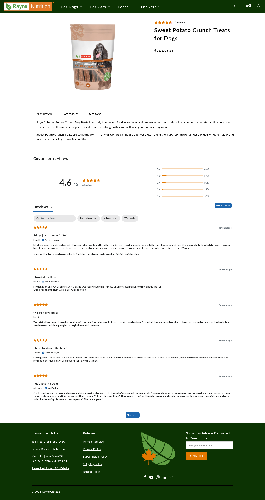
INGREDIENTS (70, 114)
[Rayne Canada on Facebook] (145, 477)
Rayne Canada (51, 491)
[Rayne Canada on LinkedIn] (164, 477)
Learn (123, 7)
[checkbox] (130, 218)
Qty (156, 79)
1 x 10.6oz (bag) (166, 68)
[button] (183, 169)
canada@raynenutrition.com (49, 449)
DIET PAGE (95, 114)
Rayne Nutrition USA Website (50, 468)
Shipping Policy (92, 464)
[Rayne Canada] (29, 6)
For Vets (149, 7)
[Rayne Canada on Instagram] (158, 477)
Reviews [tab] (43, 207)
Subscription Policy (95, 456)
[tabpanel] (132, 318)
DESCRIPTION (44, 114)
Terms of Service (93, 441)
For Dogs (69, 7)
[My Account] (233, 6)
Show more (132, 415)
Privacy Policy (92, 449)
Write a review (223, 205)
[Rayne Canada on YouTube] (151, 477)
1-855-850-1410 (54, 441)
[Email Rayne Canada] (171, 477)
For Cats (98, 7)
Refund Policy (91, 471)
